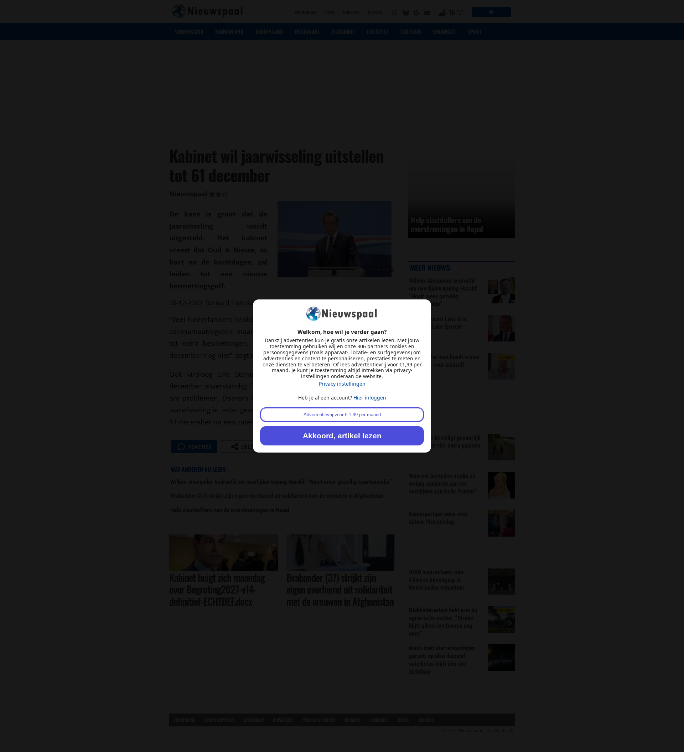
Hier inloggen (369, 397)
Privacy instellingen (342, 383)
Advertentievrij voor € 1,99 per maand (342, 414)
